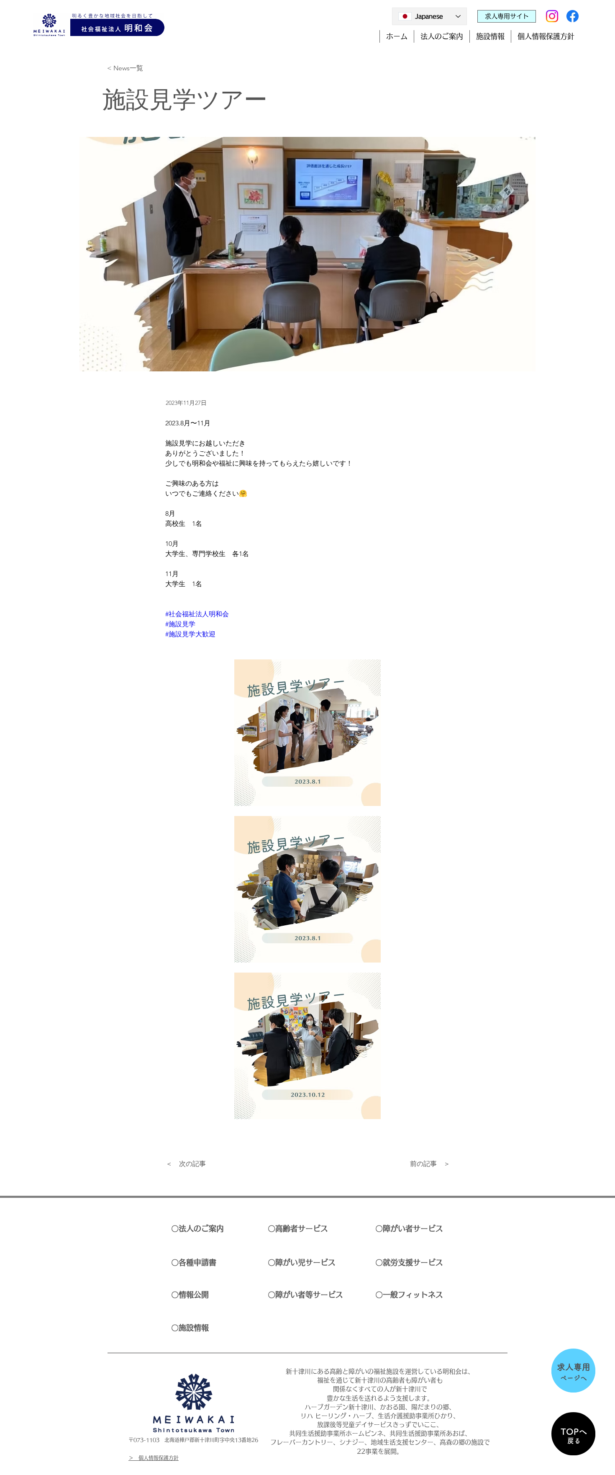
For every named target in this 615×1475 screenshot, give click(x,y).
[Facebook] (572, 16)
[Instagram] (552, 16)
